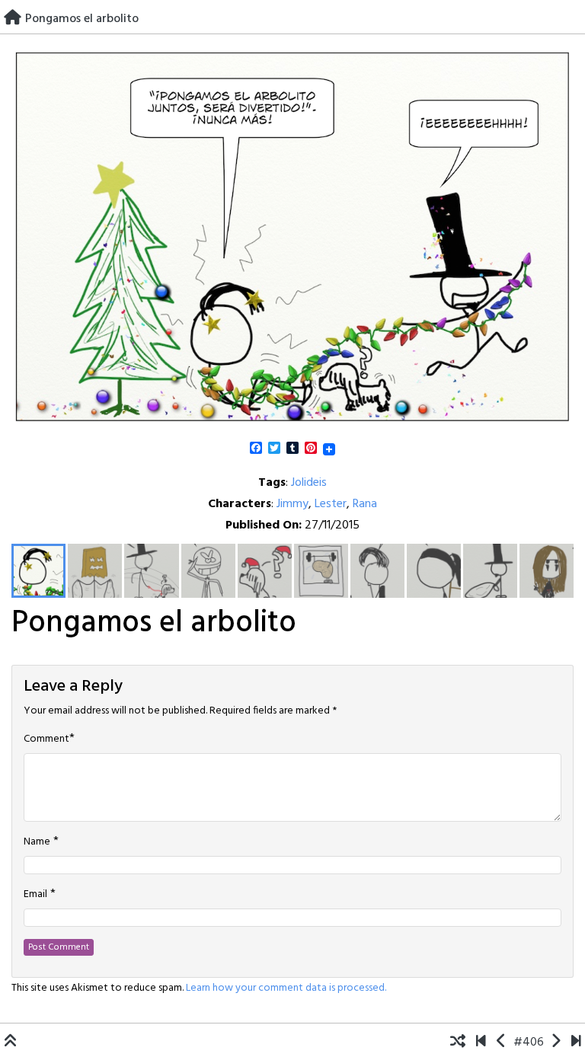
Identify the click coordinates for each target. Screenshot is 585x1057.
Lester (331, 504)
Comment (46, 739)
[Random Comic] (457, 1042)
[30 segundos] (576, 1042)
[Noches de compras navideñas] (555, 1042)
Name (37, 842)
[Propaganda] (501, 1042)
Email (35, 894)
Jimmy (292, 504)
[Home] (12, 19)
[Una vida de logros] (481, 1042)
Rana (365, 504)
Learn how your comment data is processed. (286, 988)
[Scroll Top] (10, 1042)
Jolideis (309, 483)
